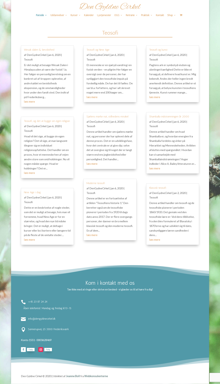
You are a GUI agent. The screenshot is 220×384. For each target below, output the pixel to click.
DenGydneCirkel (36, 54)
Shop (170, 15)
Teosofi (28, 59)
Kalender (89, 15)
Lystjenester (104, 15)
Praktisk (145, 15)
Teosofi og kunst (158, 49)
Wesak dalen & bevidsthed (39, 49)
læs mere (29, 101)
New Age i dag (32, 192)
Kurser (74, 15)
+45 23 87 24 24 (37, 301)
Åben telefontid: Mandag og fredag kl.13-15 (47, 308)
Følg (31, 349)
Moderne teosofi (96, 183)
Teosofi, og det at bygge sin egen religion (47, 121)
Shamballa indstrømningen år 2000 (169, 116)
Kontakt (160, 15)
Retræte (130, 15)
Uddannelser (57, 15)
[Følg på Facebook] (23, 349)
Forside (40, 15)
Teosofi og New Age (98, 49)
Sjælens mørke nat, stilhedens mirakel (107, 116)
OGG (116, 15)
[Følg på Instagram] (40, 349)
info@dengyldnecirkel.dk (42, 318)
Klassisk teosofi (157, 187)
